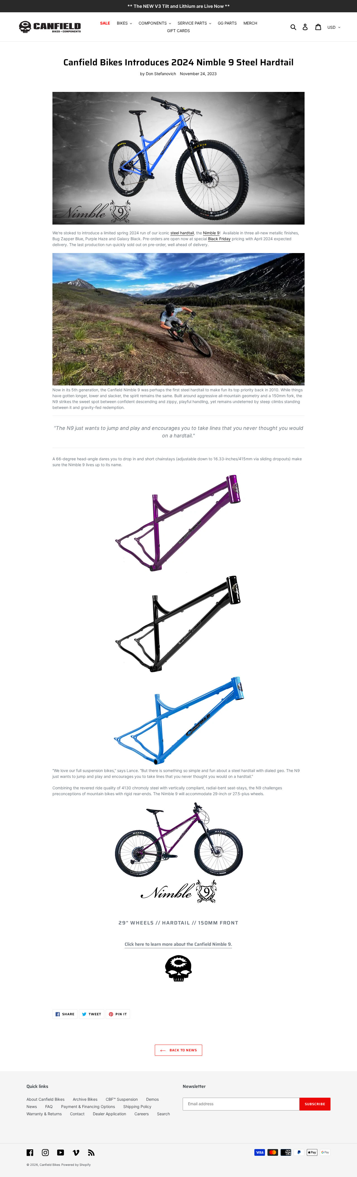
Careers (141, 1113)
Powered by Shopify (76, 1165)
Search (163, 1113)
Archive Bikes (85, 1099)
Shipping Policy (137, 1106)
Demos (152, 1099)
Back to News (182, 1050)
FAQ (49, 1106)
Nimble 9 (211, 232)
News (31, 1106)
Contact (77, 1113)
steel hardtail (182, 232)
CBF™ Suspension (122, 1099)
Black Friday (219, 238)
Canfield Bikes (50, 1165)
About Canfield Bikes (45, 1099)
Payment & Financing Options (88, 1106)
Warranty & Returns (44, 1113)
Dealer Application (109, 1113)
